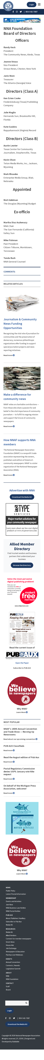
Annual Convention (13, 962)
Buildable (15, 1041)
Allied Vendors (11, 935)
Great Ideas (10, 942)
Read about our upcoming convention (20, 739)
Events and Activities (13, 901)
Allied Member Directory (22, 546)
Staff (8, 986)
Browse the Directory (22, 565)
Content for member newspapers (18, 939)
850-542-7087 (24, 1018)
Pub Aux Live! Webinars (14, 955)
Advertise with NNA (22, 490)
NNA (7, 976)
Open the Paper (22, 663)
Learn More (21, 712)
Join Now (9, 904)
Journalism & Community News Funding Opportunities (20, 323)
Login (31, 4)
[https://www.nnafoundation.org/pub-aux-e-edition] (22, 628)
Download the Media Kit (22, 497)
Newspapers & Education (15, 951)
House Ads (10, 945)
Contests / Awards (13, 965)
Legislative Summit (13, 969)
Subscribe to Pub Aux (14, 921)
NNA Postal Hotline (13, 911)
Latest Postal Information (16, 894)
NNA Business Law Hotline (16, 908)
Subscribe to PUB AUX (22, 668)
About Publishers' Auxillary (15, 918)
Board (8, 990)
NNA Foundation (12, 979)
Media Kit (9, 925)
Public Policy (10, 891)
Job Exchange (11, 948)
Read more (8, 355)
